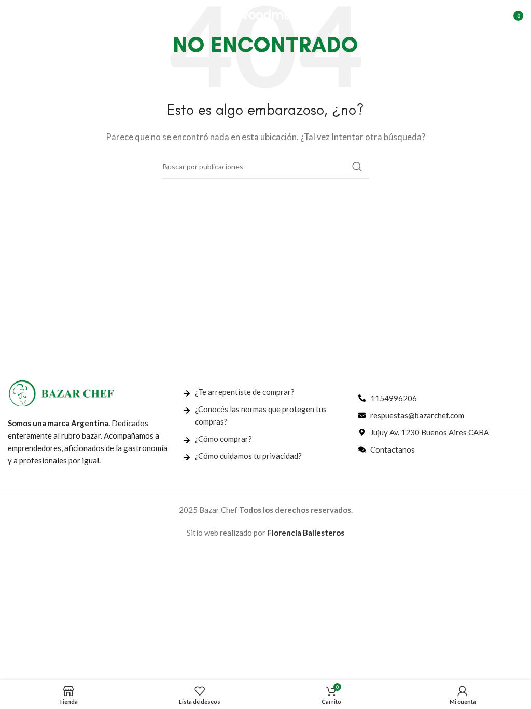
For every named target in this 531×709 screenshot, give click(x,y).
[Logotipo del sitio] (265, 14)
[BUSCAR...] (357, 167)
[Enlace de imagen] (61, 392)
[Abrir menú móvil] (13, 15)
